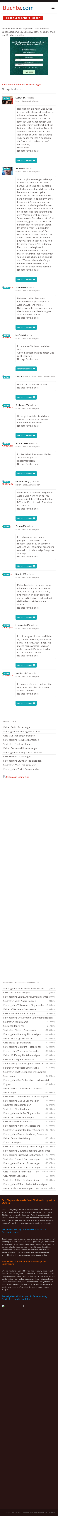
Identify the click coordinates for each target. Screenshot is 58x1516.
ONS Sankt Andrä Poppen (29, 992)
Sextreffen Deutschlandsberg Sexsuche (29, 1129)
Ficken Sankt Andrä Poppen (28, 101)
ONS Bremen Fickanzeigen (17, 756)
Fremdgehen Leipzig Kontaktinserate (22, 752)
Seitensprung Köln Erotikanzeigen (21, 739)
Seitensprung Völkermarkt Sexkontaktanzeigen (29, 1018)
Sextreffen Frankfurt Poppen (18, 744)
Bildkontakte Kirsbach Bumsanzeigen (21, 84)
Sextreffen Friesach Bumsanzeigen (29, 1159)
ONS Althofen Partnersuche (29, 1121)
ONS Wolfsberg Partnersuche (29, 1059)
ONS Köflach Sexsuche (29, 1175)
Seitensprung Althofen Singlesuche (29, 1125)
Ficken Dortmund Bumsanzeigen (20, 748)
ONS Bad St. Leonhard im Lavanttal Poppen (29, 1097)
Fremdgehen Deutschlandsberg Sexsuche (29, 1134)
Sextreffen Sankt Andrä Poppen (29, 1000)
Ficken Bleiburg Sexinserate (29, 1038)
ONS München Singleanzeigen (19, 735)
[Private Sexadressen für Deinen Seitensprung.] (18, 7)
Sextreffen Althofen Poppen (29, 1109)
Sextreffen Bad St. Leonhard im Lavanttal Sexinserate (29, 1073)
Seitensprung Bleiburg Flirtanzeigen (29, 1046)
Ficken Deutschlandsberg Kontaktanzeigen (29, 1140)
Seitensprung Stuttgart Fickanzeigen (22, 760)
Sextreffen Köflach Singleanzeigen (29, 1179)
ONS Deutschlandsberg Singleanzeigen (29, 1146)
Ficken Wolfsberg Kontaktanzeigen (29, 1055)
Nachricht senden (25, 160)
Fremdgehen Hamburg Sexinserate (21, 731)
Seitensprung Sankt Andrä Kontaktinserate (29, 996)
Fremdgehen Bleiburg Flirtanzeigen (29, 1034)
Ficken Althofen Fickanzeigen (29, 1117)
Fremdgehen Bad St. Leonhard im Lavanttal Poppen (29, 1082)
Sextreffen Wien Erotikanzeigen (19, 764)
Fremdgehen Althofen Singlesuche (29, 1113)
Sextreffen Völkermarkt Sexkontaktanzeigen (29, 1023)
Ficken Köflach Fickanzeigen (24, 1188)
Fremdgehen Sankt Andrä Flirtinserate (29, 988)
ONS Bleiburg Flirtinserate (29, 1042)
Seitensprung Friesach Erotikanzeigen (29, 1155)
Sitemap (52, 1512)
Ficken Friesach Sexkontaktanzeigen (29, 1168)
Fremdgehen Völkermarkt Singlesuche (29, 1005)
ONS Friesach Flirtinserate (24, 1171)
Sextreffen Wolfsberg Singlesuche (29, 1067)
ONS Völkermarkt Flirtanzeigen (29, 1013)
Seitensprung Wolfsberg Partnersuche (29, 1063)
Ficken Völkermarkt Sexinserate (29, 1009)
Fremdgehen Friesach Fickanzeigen (29, 1163)
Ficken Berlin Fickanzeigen (17, 727)
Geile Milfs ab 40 (29, 1512)
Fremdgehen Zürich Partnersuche (21, 769)
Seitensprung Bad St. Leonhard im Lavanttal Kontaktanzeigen (29, 1102)
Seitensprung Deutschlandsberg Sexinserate (29, 1151)
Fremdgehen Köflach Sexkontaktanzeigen (29, 1184)
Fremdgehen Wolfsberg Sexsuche (29, 1050)
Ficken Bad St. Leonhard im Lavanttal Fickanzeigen (29, 1090)
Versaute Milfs (42, 1512)
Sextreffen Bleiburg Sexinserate (29, 1030)
